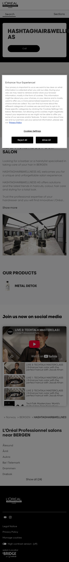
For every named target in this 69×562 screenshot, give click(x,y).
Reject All (22, 140)
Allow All (46, 140)
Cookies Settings (32, 131)
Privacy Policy (15, 122)
